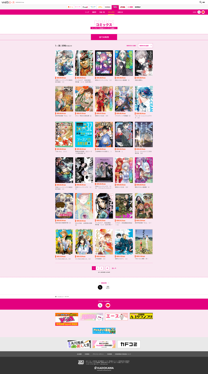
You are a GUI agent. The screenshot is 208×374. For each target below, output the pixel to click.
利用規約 (87, 354)
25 (107, 268)
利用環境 (109, 354)
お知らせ (120, 12)
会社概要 (79, 354)
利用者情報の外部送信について (123, 354)
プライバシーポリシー (98, 354)
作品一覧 (102, 12)
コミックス (111, 12)
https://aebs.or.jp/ (104, 364)
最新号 (94, 12)
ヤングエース (60, 296)
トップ (87, 12)
